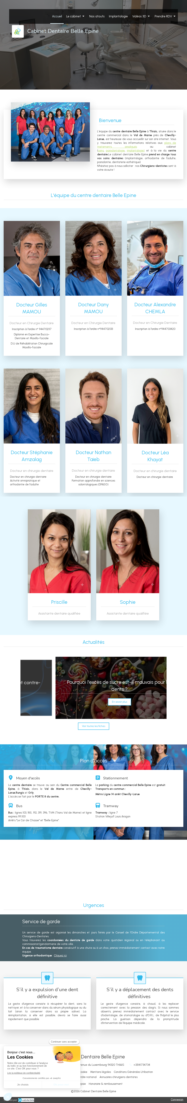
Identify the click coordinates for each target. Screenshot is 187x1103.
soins (101, 150)
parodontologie (115, 150)
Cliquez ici (60, 955)
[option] (93, 688)
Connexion (177, 1099)
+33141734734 (141, 1064)
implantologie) (136, 150)
